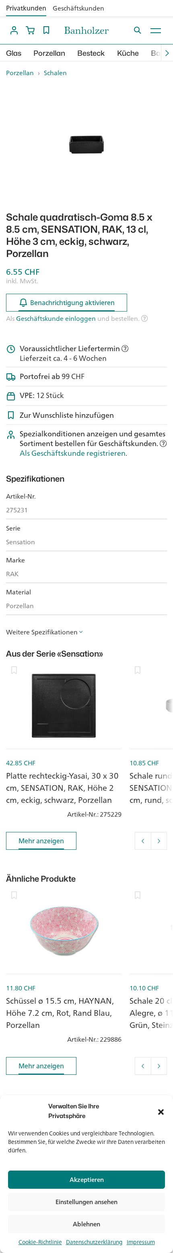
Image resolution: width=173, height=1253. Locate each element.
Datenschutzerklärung (94, 1242)
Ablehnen (86, 1224)
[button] (161, 1111)
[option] (86, 144)
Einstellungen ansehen (86, 1201)
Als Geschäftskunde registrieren (73, 452)
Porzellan (49, 53)
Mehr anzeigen (41, 841)
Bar (157, 53)
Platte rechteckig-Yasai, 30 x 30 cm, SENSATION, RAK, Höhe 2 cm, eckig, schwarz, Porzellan (62, 788)
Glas (13, 53)
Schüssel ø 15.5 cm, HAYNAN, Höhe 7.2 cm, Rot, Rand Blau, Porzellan (60, 1013)
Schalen (55, 72)
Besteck (91, 53)
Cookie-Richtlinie (40, 1242)
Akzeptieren (87, 1179)
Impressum (141, 1242)
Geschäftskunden (78, 8)
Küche (128, 53)
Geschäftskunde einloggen (56, 318)
